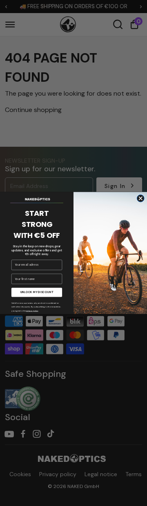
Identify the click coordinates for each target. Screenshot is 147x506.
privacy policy (32, 310)
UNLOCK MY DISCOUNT (36, 292)
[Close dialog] (140, 198)
